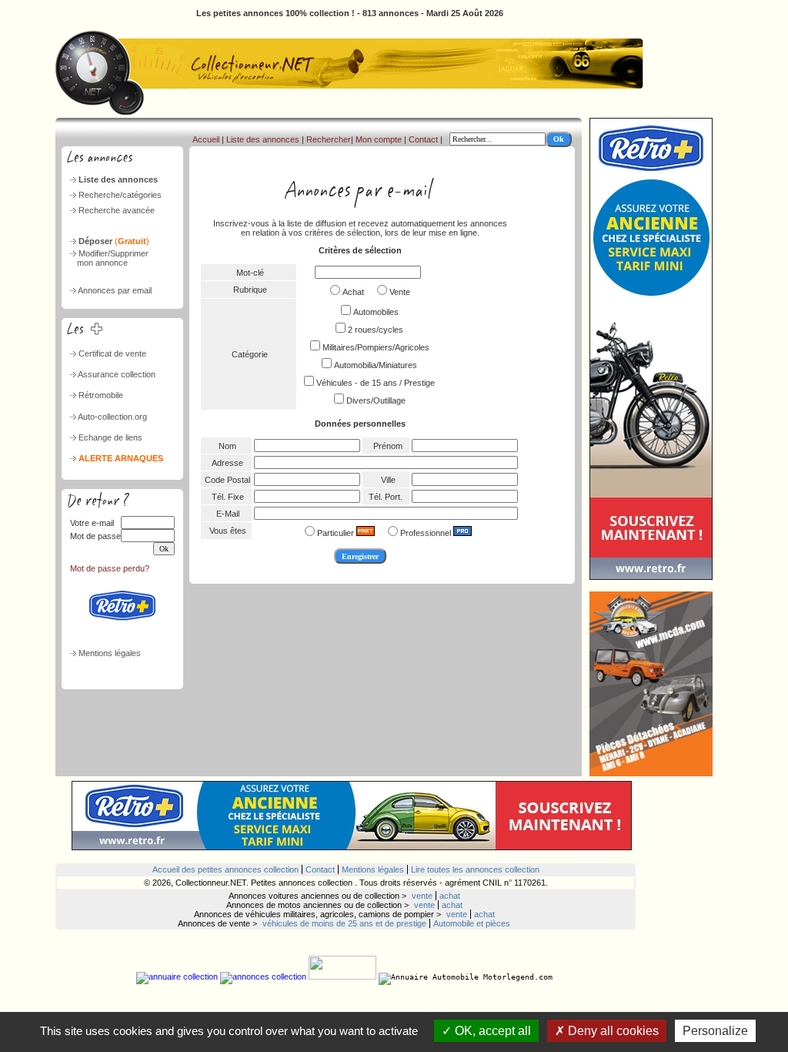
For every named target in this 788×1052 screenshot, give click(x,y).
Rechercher (328, 139)
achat (449, 895)
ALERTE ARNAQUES (120, 458)
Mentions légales (109, 653)
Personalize (715, 1030)
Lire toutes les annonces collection (475, 869)
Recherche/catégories (120, 194)
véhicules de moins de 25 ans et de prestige (344, 923)
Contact (423, 139)
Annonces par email (115, 290)
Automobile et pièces (471, 923)
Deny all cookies (612, 1030)
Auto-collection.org (112, 416)
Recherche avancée (116, 210)
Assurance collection (116, 374)
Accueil (205, 139)
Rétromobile (100, 395)
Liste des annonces (118, 179)
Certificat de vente (112, 353)
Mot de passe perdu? (109, 568)
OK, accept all (491, 1030)
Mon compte (379, 139)
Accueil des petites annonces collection (225, 869)
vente (422, 895)
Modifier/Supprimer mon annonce (108, 258)
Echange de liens (110, 437)
